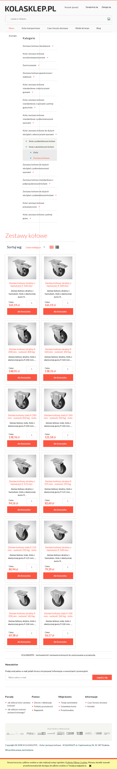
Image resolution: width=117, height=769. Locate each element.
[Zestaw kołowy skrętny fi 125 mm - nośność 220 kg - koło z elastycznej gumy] (58, 466)
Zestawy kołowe (41, 158)
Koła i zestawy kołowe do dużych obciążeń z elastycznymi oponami (38, 132)
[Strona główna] (30, 11)
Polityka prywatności (43, 706)
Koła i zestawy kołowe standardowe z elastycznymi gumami (36, 88)
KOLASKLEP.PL (30, 745)
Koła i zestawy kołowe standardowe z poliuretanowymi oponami (38, 119)
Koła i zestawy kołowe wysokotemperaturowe (34, 55)
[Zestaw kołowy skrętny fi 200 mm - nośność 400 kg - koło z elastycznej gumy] (22, 334)
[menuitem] (11, 28)
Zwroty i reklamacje (43, 702)
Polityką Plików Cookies (76, 762)
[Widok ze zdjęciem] (51, 247)
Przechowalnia (67, 710)
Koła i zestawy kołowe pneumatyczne (33, 205)
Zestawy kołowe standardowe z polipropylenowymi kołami (38, 182)
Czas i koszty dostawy (97, 702)
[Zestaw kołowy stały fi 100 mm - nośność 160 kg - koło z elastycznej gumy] (58, 598)
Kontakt (91, 706)
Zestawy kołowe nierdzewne (36, 46)
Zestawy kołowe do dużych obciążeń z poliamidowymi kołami (38, 193)
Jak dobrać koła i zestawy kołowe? (18, 704)
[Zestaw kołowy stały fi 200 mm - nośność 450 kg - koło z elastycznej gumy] (22, 400)
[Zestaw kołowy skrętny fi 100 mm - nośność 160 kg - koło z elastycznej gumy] (22, 598)
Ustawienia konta (68, 706)
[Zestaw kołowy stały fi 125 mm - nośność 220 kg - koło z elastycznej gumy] (22, 532)
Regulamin (38, 710)
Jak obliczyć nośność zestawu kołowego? (16, 711)
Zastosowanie (29, 65)
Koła (35, 152)
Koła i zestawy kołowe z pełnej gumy (37, 216)
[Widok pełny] (57, 247)
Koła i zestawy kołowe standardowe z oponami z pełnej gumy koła (38, 104)
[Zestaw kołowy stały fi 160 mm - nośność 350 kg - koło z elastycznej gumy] (58, 400)
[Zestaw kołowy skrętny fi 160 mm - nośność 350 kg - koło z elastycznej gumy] (58, 334)
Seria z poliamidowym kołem (42, 141)
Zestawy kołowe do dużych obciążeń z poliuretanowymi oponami (36, 168)
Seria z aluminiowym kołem (41, 146)
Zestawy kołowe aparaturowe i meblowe (37, 75)
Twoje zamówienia (69, 702)
